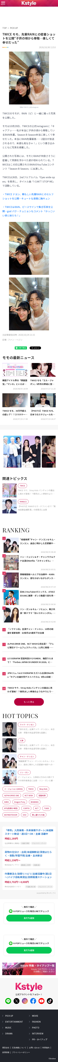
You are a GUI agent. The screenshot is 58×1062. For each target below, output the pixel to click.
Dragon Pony (19, 802)
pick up (9, 1015)
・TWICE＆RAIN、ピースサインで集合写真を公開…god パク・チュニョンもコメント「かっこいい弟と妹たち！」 (28, 211)
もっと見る (29, 701)
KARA (6, 802)
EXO (24, 814)
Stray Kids (43, 789)
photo (35, 1027)
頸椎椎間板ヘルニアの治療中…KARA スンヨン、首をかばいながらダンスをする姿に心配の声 (37, 576)
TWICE (31, 789)
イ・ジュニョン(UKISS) (13, 789)
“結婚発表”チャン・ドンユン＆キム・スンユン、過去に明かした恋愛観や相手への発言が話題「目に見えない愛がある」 (38, 541)
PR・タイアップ (39, 1039)
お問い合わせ (34, 1048)
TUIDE (46, 808)
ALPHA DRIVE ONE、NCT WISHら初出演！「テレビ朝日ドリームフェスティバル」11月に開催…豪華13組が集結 (30, 645)
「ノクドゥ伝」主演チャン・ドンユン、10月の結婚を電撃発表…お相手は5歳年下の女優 (30, 630)
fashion (36, 1021)
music (8, 1027)
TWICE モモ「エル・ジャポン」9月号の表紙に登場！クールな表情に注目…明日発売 (42, 382)
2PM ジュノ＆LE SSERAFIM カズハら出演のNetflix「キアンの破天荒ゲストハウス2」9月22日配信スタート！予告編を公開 (30, 675)
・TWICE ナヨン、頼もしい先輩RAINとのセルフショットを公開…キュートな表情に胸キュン (28, 196)
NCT (37, 808)
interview (37, 1033)
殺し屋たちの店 (38, 814)
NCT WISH (29, 795)
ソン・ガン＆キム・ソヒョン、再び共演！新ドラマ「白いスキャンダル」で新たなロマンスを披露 (37, 611)
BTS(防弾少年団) (11, 808)
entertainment (14, 1021)
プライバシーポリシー (21, 1052)
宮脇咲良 (42, 795)
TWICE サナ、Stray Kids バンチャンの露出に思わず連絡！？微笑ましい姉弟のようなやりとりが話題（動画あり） (30, 689)
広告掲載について (19, 1048)
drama (8, 1033)
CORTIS (26, 808)
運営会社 (5, 1048)
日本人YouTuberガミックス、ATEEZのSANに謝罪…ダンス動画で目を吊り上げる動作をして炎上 (37, 593)
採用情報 (5, 1052)
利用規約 (46, 1048)
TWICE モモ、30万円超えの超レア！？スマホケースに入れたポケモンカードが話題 (14, 412)
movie (35, 1015)
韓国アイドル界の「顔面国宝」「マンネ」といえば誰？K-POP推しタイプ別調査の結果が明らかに (15, 382)
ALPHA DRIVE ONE (11, 795)
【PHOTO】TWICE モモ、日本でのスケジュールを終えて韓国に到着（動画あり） (42, 412)
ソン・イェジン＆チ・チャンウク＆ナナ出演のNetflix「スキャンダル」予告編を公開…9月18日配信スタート (37, 558)
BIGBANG (35, 802)
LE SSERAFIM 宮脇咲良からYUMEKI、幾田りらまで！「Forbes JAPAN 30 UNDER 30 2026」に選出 (30, 660)
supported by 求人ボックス (46, 893)
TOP (4, 27)
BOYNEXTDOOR (10, 814)
